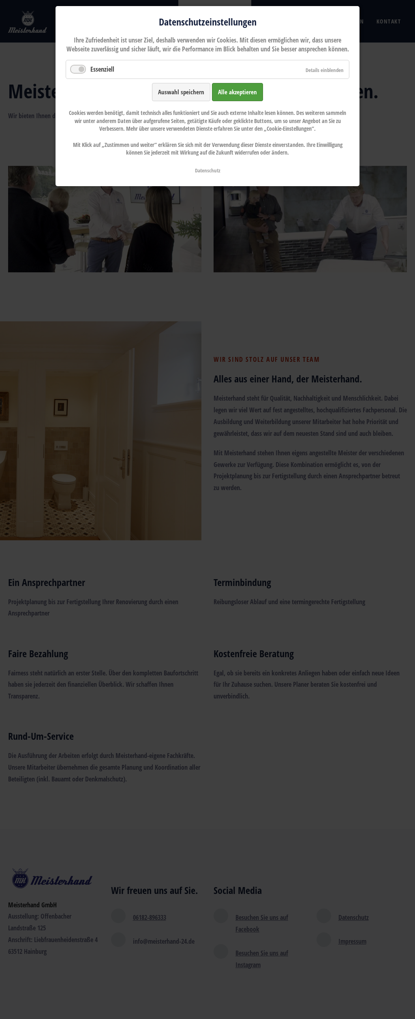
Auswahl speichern (181, 92)
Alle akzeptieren (237, 92)
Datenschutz (207, 170)
